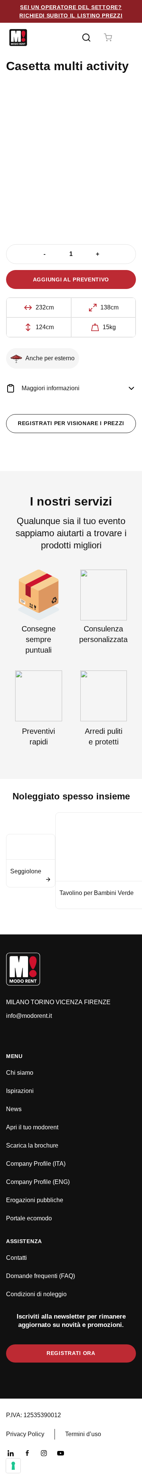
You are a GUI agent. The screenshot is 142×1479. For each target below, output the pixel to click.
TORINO (42, 1002)
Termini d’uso (83, 1434)
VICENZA (69, 1002)
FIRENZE (97, 1002)
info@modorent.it (29, 1016)
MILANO (17, 1002)
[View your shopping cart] (108, 37)
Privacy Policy (25, 1434)
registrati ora (71, 1353)
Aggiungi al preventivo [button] (71, 279)
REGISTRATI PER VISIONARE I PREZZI (71, 423)
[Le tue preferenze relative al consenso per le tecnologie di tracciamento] (13, 1466)
